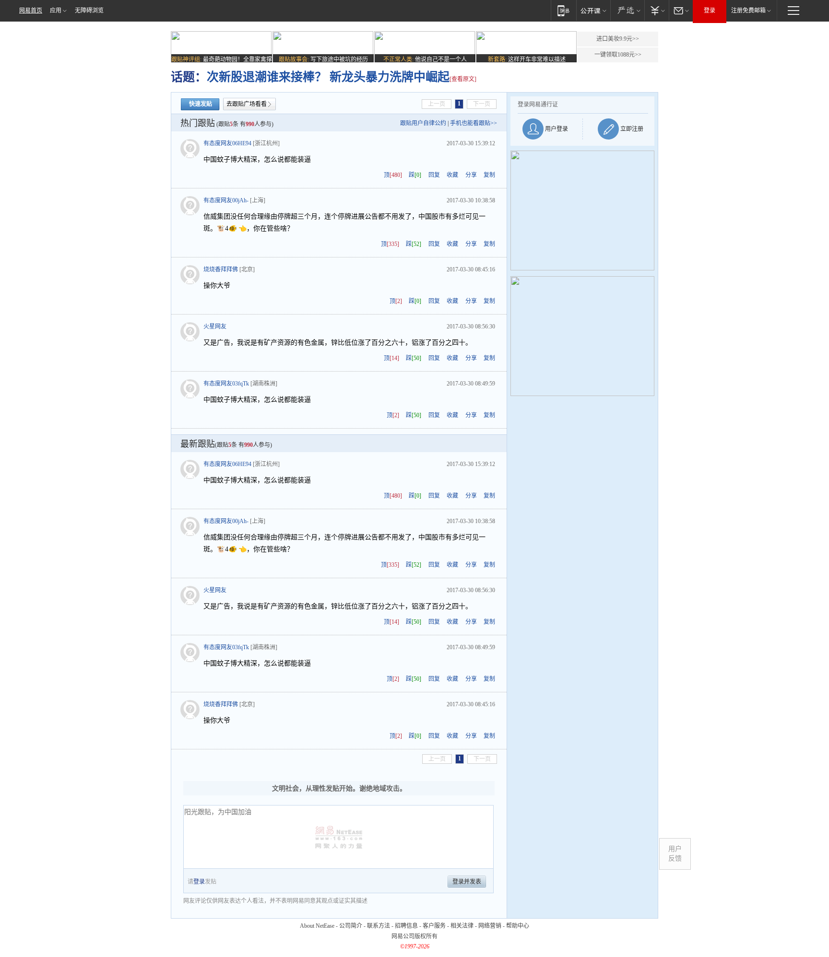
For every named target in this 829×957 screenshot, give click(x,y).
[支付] (656, 10)
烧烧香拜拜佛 (220, 269)
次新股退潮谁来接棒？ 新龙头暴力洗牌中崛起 (328, 76)
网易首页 (30, 10)
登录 (709, 10)
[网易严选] (627, 10)
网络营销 (489, 925)
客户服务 (434, 925)
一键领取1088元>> (617, 54)
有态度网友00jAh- (226, 200)
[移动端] (563, 10)
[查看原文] (463, 79)
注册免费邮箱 (748, 10)
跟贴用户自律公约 (423, 123)
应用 (55, 10)
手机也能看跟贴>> (473, 123)
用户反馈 (675, 853)
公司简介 (350, 925)
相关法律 (462, 925)
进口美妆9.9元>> (617, 38)
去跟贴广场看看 (246, 104)
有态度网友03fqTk (226, 383)
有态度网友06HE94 (227, 143)
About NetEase (317, 925)
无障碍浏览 (89, 10)
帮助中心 (517, 925)
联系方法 (378, 925)
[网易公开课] (593, 10)
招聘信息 (406, 925)
